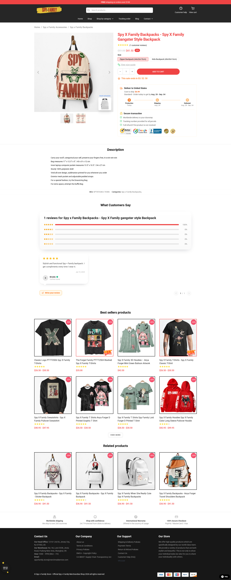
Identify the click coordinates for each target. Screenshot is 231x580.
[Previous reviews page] (176, 293)
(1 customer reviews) (138, 45)
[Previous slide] (38, 72)
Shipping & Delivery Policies (129, 542)
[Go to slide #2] (80, 118)
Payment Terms (124, 546)
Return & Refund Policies (128, 549)
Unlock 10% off (5, 568)
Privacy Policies (82, 549)
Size (119, 55)
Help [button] (226, 577)
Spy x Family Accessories (55, 27)
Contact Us (122, 553)
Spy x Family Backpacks (81, 27)
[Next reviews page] (189, 293)
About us (80, 542)
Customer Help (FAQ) (126, 557)
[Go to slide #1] (66, 118)
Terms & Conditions (84, 546)
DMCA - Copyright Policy (86, 553)
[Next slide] (109, 72)
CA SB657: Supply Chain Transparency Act (93, 557)
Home (37, 27)
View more (115, 435)
